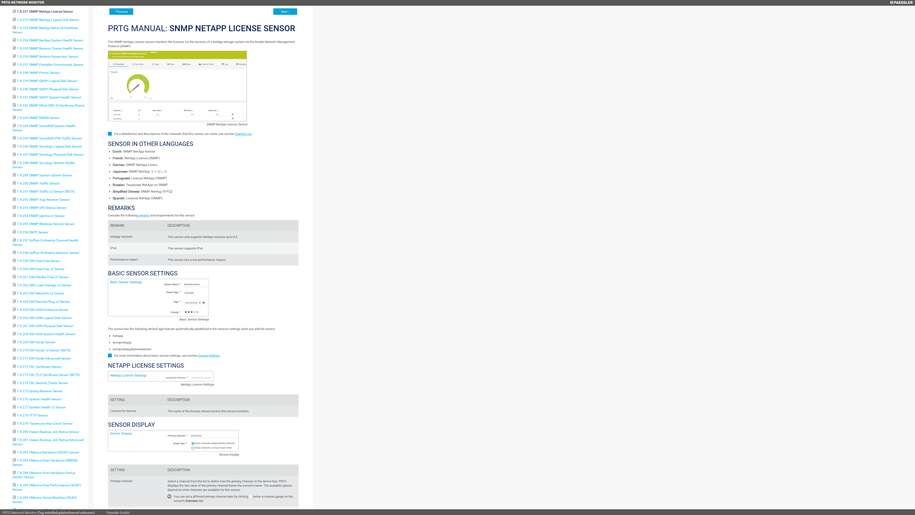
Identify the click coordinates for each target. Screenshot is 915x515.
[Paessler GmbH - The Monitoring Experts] (901, 3)
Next (284, 11)
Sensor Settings (209, 355)
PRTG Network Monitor (19, 513)
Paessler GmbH (118, 513)
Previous (122, 11)
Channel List (243, 134)
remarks (144, 215)
